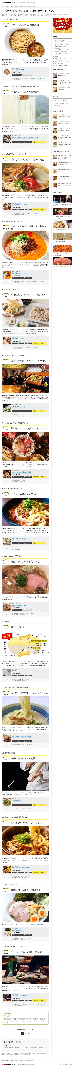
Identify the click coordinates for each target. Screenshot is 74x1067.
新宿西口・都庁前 (33, 1047)
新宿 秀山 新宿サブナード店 (61, 46)
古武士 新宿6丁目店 (59, 63)
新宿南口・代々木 (18, 1047)
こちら (70, 1064)
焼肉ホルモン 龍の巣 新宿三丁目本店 (62, 51)
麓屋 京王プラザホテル (59, 48)
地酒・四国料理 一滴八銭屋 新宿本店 (62, 58)
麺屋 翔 (56, 56)
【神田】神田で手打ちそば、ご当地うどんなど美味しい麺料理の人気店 (65, 144)
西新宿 (26, 1047)
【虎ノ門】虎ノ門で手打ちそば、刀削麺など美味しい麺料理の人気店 (65, 137)
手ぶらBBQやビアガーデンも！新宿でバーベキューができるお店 (65, 178)
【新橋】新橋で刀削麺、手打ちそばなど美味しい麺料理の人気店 (65, 130)
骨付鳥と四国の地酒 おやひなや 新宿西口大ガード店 (21, 86)
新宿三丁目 (41, 1047)
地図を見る (43, 78)
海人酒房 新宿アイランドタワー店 (62, 44)
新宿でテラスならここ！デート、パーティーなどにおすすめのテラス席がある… (65, 157)
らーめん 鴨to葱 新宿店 (60, 40)
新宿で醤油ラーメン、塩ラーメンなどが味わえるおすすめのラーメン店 (65, 82)
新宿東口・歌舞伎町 (9, 1047)
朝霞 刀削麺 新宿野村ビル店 (61, 53)
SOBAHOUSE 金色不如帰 (60, 55)
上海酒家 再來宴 (58, 60)
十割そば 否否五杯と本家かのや (61, 65)
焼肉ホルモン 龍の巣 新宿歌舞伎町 (62, 61)
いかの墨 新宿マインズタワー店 (61, 49)
